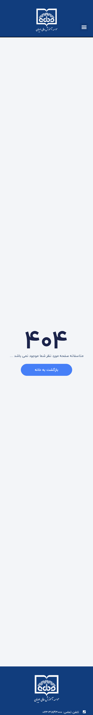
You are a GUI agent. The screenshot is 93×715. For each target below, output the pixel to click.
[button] (84, 27)
